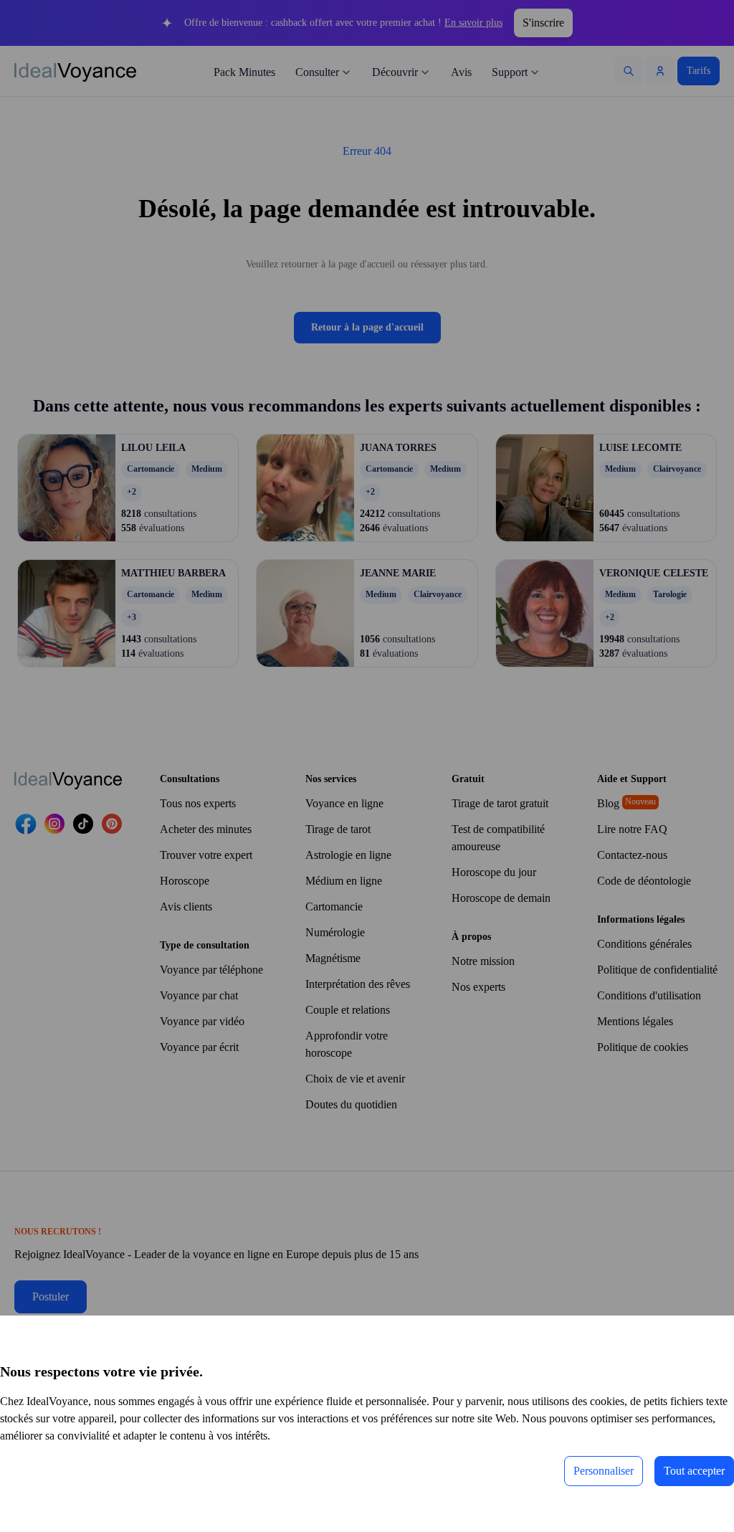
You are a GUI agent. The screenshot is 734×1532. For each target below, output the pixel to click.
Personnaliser (573, 1470)
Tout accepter (683, 1470)
